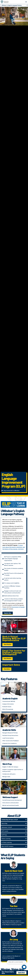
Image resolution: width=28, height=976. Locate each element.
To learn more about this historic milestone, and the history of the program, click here (13, 547)
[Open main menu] (26, 2)
